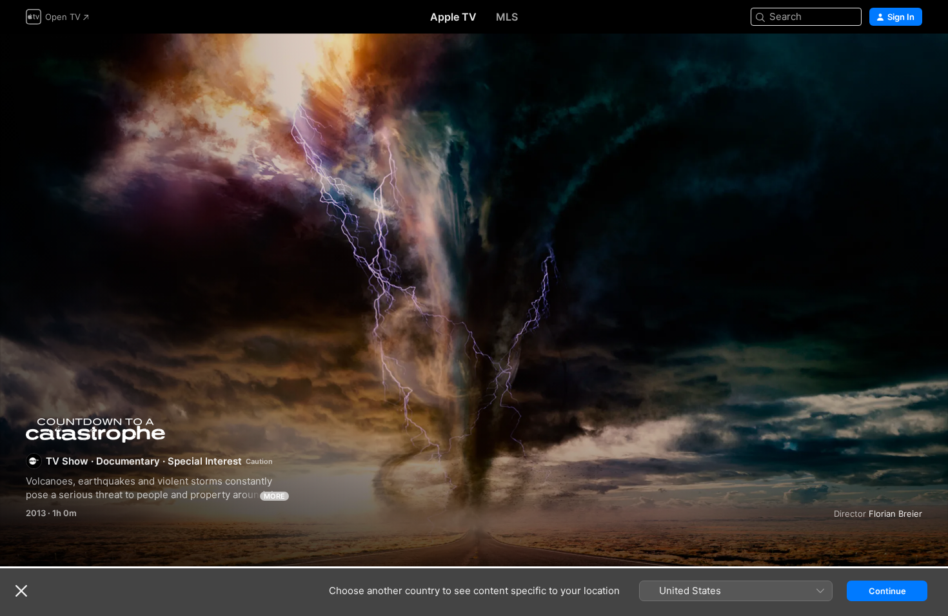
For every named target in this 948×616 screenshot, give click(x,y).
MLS (507, 16)
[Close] (21, 591)
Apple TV (453, 16)
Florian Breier (895, 513)
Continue (887, 591)
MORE (274, 496)
